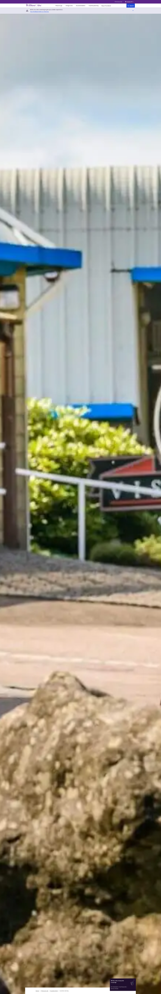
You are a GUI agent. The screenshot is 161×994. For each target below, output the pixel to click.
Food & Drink (54, 991)
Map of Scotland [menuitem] (106, 6)
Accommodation (80, 5)
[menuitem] (59, 6)
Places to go (59, 5)
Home (37, 991)
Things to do (69, 5)
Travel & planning (93, 5)
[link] (130, 6)
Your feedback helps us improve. (39, 11)
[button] (133, 10)
